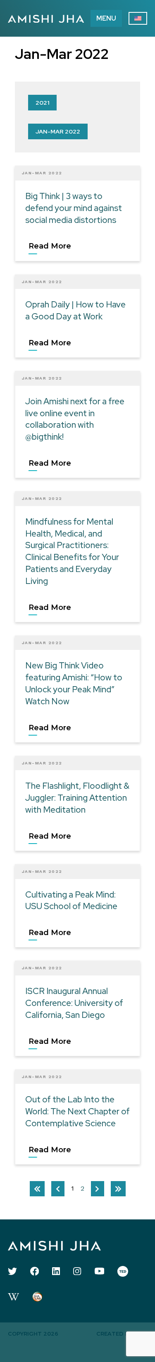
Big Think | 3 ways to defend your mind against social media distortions (73, 207)
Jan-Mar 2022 (58, 131)
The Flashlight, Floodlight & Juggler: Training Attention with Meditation (77, 797)
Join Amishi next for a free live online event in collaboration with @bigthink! (74, 419)
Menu (106, 18)
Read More (50, 246)
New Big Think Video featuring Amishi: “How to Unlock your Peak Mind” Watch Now (73, 683)
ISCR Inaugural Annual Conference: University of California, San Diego (74, 1002)
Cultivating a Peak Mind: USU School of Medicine (71, 900)
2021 (42, 102)
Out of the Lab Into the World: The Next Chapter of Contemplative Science (77, 1111)
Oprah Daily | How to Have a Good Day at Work (75, 310)
